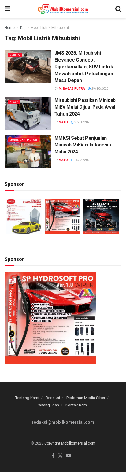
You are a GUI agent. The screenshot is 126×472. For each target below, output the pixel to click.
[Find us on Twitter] (60, 455)
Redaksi (53, 397)
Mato (63, 122)
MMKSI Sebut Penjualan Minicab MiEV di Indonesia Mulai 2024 (82, 145)
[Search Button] (118, 9)
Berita (14, 54)
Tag (23, 28)
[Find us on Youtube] (68, 455)
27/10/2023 (82, 122)
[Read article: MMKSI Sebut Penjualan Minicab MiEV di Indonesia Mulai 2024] (28, 151)
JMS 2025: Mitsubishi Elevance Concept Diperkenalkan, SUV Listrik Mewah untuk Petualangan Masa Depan (83, 66)
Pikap (13, 102)
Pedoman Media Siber (85, 397)
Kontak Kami (76, 405)
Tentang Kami (27, 397)
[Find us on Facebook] (53, 455)
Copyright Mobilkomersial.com (69, 443)
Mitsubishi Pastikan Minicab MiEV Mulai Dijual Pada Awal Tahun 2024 (85, 107)
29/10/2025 (100, 88)
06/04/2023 (82, 160)
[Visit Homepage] (63, 9)
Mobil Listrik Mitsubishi (50, 28)
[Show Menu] (7, 9)
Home (10, 28)
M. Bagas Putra (72, 88)
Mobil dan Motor (23, 140)
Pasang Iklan (48, 405)
